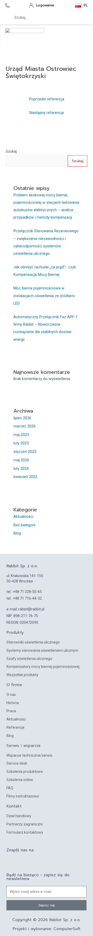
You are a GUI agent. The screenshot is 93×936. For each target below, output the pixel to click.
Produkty (15, 632)
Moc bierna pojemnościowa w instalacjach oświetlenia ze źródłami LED (44, 295)
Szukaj (11, 151)
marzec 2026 (24, 426)
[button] (84, 34)
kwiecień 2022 (25, 476)
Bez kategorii (24, 525)
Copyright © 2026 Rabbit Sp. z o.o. (46, 920)
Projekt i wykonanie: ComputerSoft (46, 929)
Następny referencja (46, 112)
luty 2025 (21, 443)
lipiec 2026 (22, 418)
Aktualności (23, 516)
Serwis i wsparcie (23, 745)
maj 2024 (21, 460)
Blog (17, 533)
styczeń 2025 (24, 451)
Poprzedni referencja (46, 99)
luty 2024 (21, 468)
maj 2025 (21, 434)
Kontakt (13, 806)
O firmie (14, 685)
